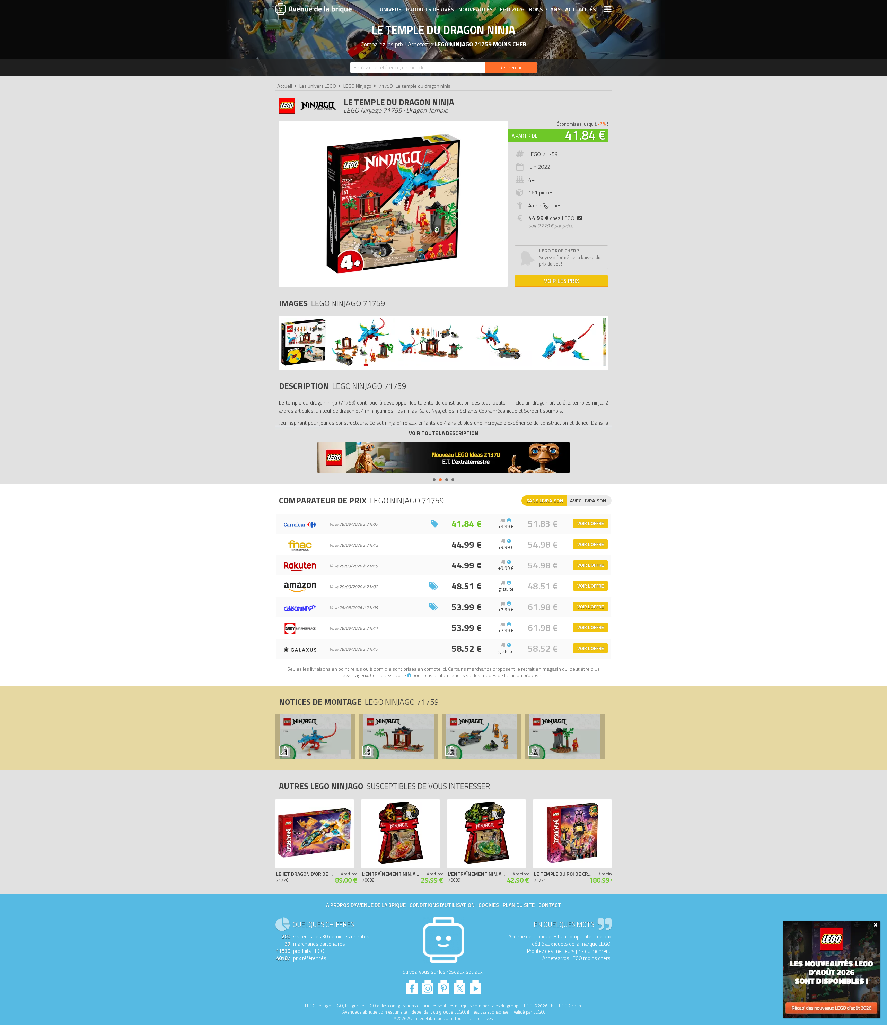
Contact (549, 905)
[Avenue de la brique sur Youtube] (475, 985)
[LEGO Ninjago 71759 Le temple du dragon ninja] (304, 364)
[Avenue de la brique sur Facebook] (411, 985)
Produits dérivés (430, 9)
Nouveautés (475, 9)
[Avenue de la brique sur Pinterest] (443, 985)
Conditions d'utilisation (442, 905)
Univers (391, 9)
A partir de (524, 135)
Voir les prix (561, 281)
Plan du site (519, 905)
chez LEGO (551, 218)
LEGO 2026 (510, 9)
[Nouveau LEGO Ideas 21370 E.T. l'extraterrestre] (443, 458)
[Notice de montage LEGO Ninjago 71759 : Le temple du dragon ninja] (314, 736)
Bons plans (545, 9)
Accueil (284, 86)
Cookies (488, 905)
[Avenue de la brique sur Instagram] (427, 985)
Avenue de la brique (313, 8)
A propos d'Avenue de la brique (366, 905)
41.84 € (585, 135)
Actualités (580, 9)
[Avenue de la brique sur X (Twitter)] (459, 985)
